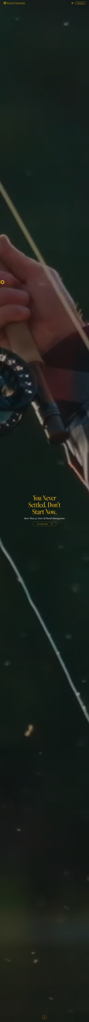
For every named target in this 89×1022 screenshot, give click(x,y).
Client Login (80, 3)
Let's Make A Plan (42, 524)
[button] (72, 3)
